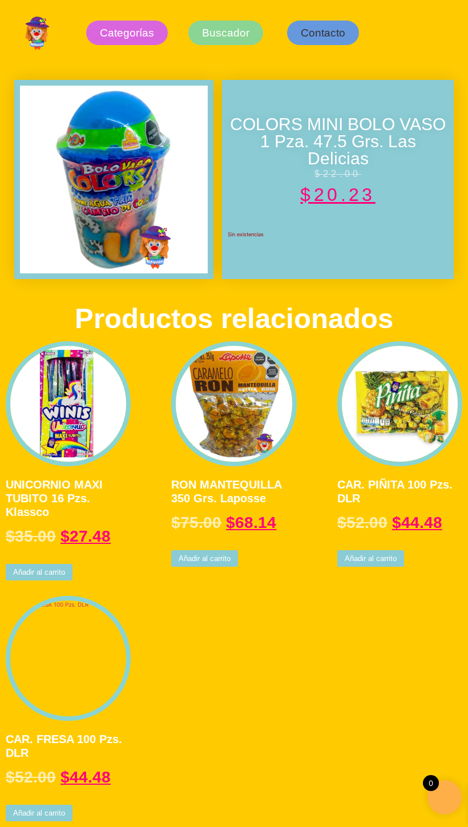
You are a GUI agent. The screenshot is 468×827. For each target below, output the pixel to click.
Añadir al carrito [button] (39, 572)
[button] (323, 33)
